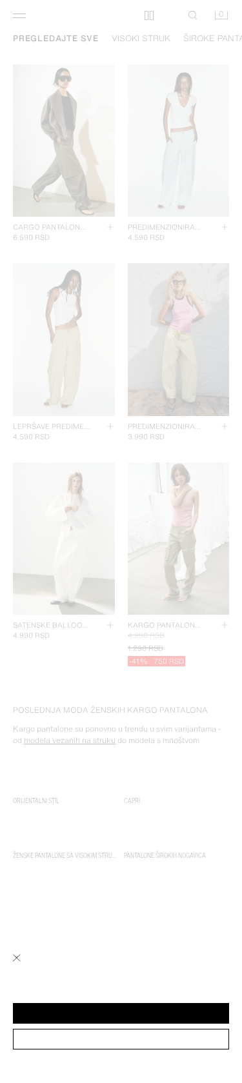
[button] (121, 1013)
